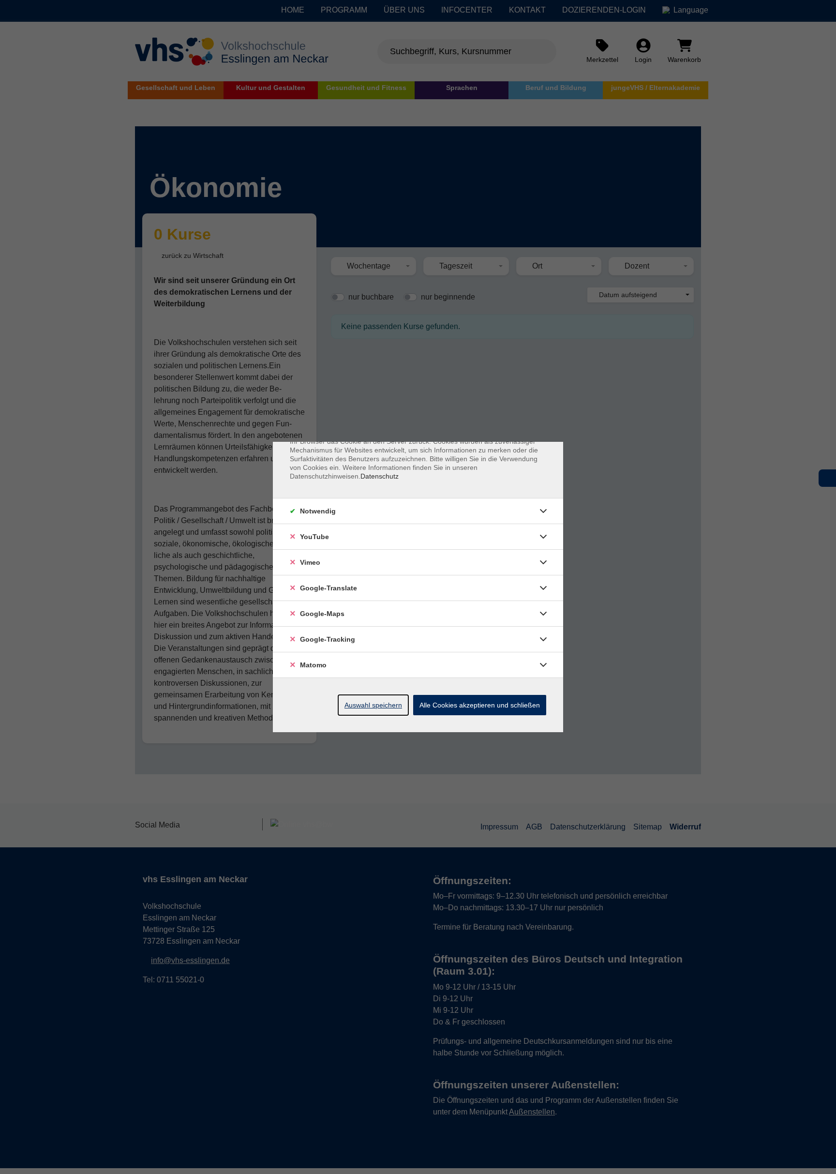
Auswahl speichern (373, 705)
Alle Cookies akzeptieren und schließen (479, 705)
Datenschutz (379, 476)
